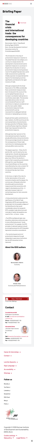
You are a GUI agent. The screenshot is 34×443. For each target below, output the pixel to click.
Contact (7, 356)
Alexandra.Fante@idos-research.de (18, 336)
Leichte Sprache (10, 362)
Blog (5, 400)
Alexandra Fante (10, 326)
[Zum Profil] (25, 330)
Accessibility (9, 369)
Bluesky (6, 384)
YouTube (6, 387)
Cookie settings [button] (9, 435)
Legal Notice (20, 438)
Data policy (8, 438)
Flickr (5, 404)
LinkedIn (6, 390)
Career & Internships (11, 352)
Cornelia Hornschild (11, 312)
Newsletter (7, 394)
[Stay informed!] (17, 298)
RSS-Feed (7, 397)
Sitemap (7, 373)
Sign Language (9, 366)
